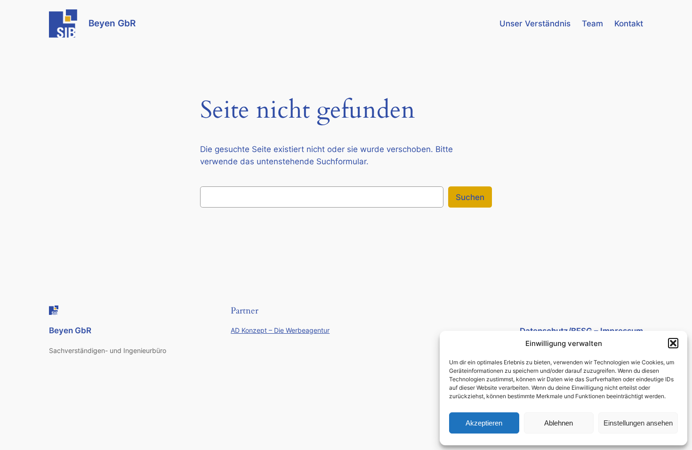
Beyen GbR (112, 23)
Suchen (470, 197)
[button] (673, 343)
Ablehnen (558, 423)
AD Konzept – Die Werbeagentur (280, 330)
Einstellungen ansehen (638, 423)
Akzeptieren (484, 423)
